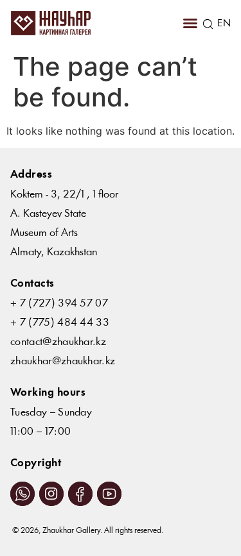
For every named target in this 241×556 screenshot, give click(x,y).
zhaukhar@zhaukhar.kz (62, 361)
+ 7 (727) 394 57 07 (59, 303)
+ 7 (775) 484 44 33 (59, 322)
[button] (190, 23)
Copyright (35, 463)
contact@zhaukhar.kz (58, 342)
